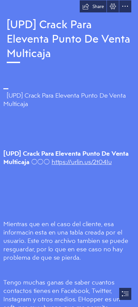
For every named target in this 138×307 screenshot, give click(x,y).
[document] (69, 153)
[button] (93, 6)
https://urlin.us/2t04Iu (82, 161)
